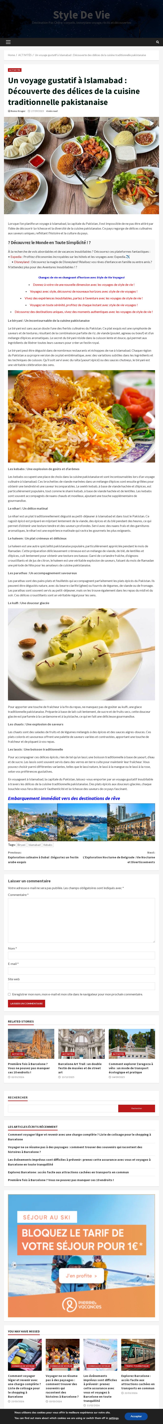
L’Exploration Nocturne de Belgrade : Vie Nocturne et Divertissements (119, 857)
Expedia (16, 256)
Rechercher (18, 1097)
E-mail (13, 963)
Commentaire (18, 894)
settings (113, 1418)
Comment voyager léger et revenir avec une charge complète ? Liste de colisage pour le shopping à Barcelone (25, 1355)
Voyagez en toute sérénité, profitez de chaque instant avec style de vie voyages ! (84, 305)
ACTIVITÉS (14, 70)
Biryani (21, 844)
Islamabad (34, 844)
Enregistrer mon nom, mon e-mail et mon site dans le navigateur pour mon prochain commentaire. (77, 994)
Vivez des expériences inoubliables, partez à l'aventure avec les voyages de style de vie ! (84, 298)
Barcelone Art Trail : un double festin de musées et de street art (81, 1044)
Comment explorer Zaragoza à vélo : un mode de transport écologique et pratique (132, 1044)
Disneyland (21, 262)
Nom (12, 948)
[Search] (157, 42)
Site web (14, 979)
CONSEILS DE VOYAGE (23, 1366)
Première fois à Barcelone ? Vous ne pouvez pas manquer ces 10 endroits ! (31, 1044)
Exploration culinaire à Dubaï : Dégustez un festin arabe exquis (43, 857)
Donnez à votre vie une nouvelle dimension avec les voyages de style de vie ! (84, 284)
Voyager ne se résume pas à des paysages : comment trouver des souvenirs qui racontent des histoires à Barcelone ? (63, 1355)
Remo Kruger (18, 110)
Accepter (136, 1416)
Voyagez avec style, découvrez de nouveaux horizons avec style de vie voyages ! (84, 291)
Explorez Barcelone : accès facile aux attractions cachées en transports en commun (68, 1172)
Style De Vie (81, 15)
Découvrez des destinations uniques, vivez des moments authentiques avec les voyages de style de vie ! (84, 312)
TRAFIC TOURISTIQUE (137, 1366)
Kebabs (48, 844)
